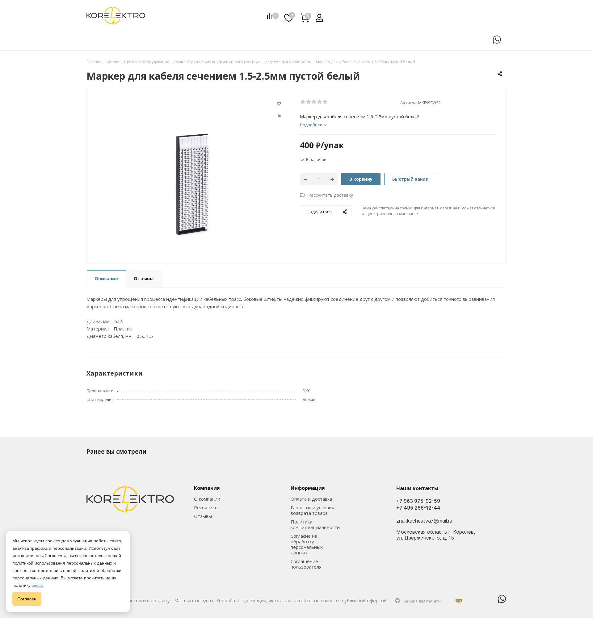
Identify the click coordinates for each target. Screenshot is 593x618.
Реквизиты (206, 507)
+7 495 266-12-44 (418, 508)
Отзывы (203, 516)
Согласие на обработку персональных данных (307, 544)
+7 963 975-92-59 (418, 501)
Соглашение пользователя (306, 564)
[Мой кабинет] (317, 15)
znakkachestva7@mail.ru (424, 521)
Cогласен (26, 598)
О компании (207, 499)
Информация (308, 488)
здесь (37, 585)
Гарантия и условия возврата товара (312, 510)
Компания (207, 488)
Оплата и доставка (311, 499)
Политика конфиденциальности (315, 524)
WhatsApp (497, 39)
